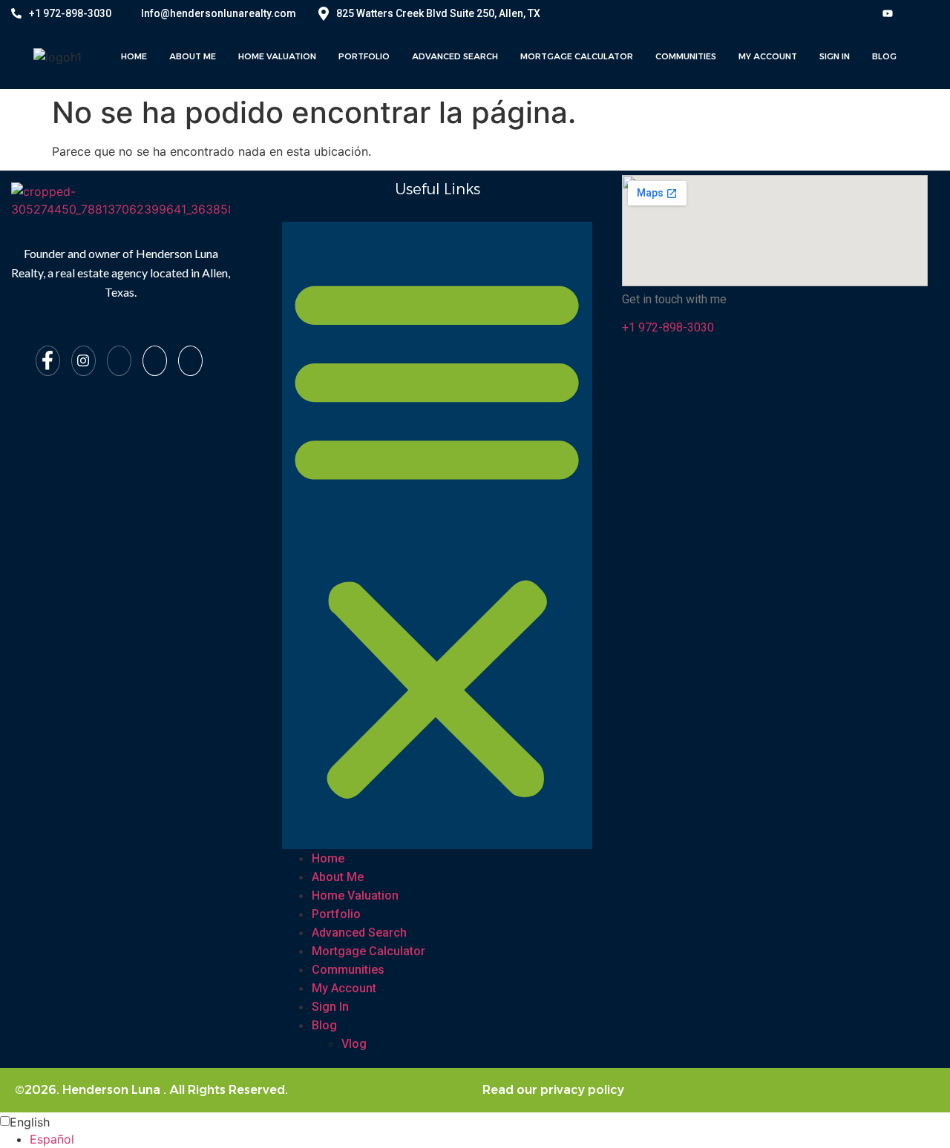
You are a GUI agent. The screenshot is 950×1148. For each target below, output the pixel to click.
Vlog (354, 1044)
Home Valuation (277, 56)
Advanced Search (455, 56)
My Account (767, 56)
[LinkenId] (190, 361)
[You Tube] (887, 13)
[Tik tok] (154, 361)
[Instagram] (83, 361)
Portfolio (364, 56)
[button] (437, 535)
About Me (192, 56)
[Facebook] (48, 361)
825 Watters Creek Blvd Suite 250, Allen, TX (438, 13)
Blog (884, 56)
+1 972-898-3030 (70, 13)
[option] (490, 1139)
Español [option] (52, 1139)
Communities (685, 56)
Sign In (834, 56)
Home (134, 56)
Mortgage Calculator (576, 56)
